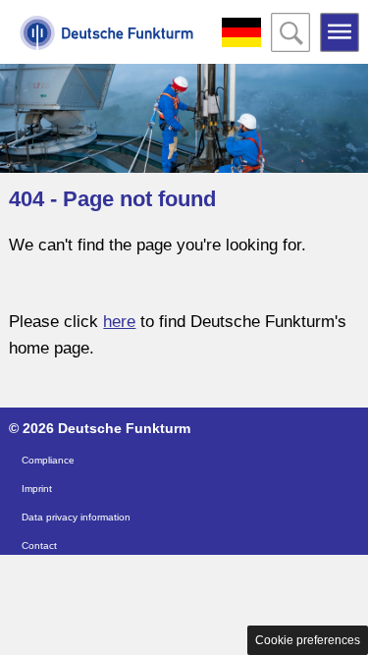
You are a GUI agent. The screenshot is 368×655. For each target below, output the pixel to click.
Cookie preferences (307, 640)
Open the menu (339, 32)
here (119, 321)
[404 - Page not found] (107, 44)
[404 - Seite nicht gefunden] (241, 32)
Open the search (290, 32)
